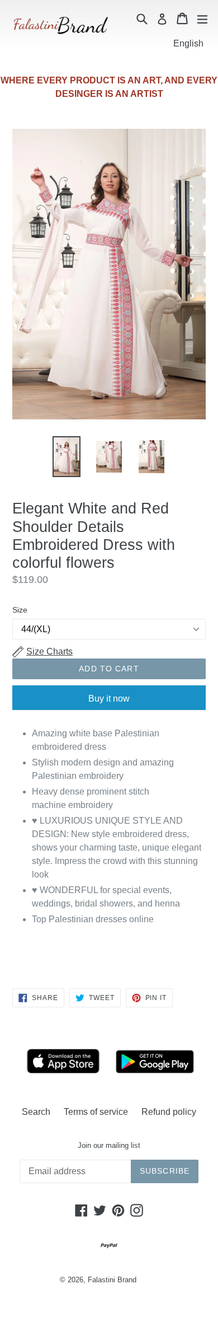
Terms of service (96, 1112)
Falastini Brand (112, 1280)
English (188, 43)
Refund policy (168, 1112)
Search (36, 1112)
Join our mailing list (109, 1145)
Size (19, 609)
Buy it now (109, 698)
